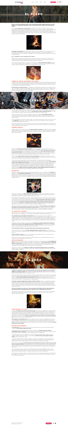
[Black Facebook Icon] (53, 423)
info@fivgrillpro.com (13, 423)
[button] (58, 2)
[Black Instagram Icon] (55, 423)
